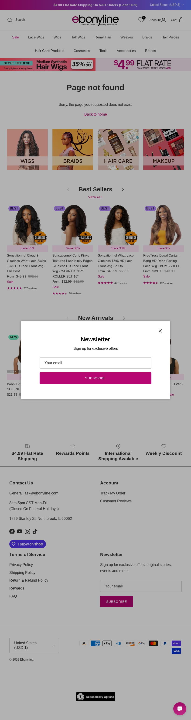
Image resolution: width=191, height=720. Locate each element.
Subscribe (95, 378)
